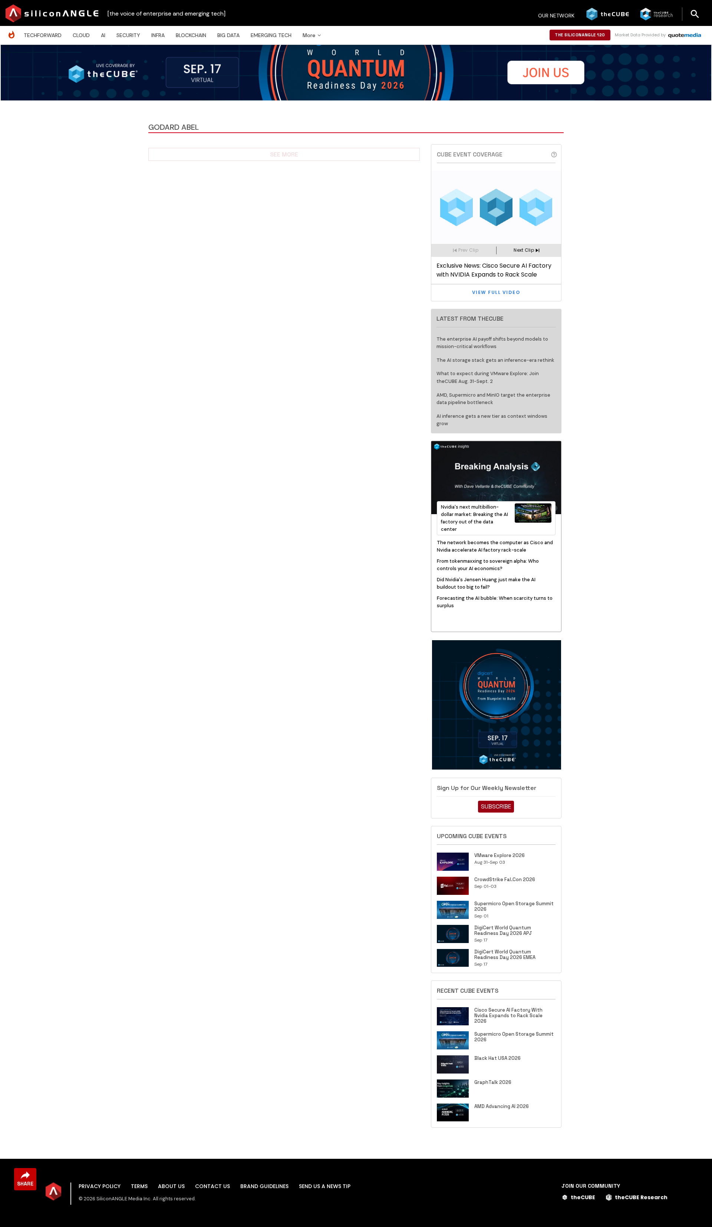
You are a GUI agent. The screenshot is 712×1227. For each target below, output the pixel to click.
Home (13, 31)
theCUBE (583, 1197)
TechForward (43, 35)
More (309, 35)
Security (128, 35)
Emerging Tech (271, 35)
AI (103, 35)
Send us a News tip (324, 1186)
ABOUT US (171, 1186)
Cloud (81, 35)
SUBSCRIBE (496, 806)
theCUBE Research (641, 1197)
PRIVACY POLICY (100, 1186)
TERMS (139, 1186)
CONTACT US (212, 1186)
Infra (158, 35)
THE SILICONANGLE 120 (580, 34)
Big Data (228, 35)
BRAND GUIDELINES (264, 1186)
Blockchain (191, 35)
